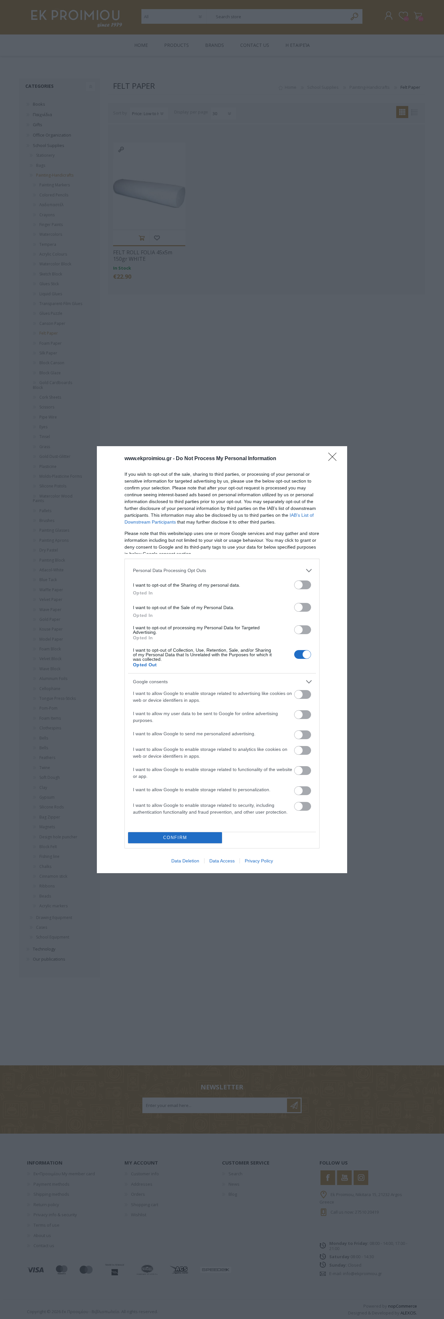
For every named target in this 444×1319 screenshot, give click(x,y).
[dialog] (222, 659)
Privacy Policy (259, 860)
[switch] (302, 584)
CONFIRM (175, 837)
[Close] (334, 459)
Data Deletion (185, 860)
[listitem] (222, 570)
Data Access (222, 860)
